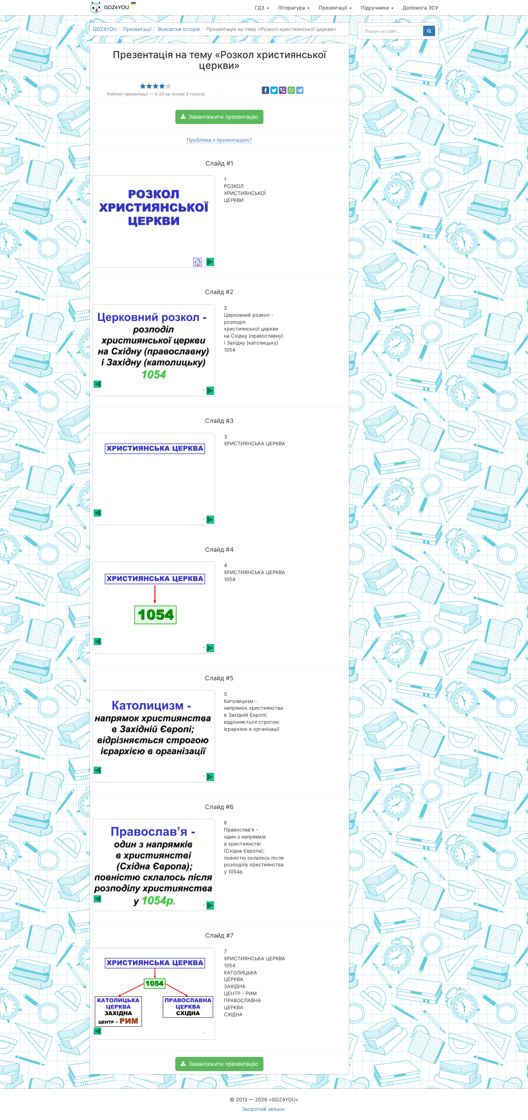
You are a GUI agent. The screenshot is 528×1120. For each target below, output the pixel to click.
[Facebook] (265, 90)
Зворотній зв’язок (263, 1109)
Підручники (376, 8)
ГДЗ (260, 8)
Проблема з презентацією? (219, 140)
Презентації (334, 8)
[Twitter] (274, 90)
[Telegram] (299, 90)
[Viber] (282, 90)
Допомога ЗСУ (420, 8)
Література (292, 8)
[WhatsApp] (291, 90)
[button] (219, 117)
